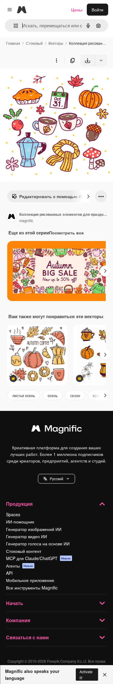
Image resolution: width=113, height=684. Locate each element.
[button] (56, 479)
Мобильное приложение (30, 580)
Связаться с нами (27, 637)
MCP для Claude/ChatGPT (38, 558)
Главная (13, 43)
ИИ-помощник (20, 522)
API (9, 573)
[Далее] (88, 196)
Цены (77, 10)
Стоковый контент (23, 551)
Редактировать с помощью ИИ (52, 196)
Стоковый (34, 43)
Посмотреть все (66, 233)
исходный (40, 80)
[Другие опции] (56, 60)
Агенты (19, 566)
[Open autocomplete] (13, 25)
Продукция (19, 503)
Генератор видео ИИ (26, 536)
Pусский (56, 478)
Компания (18, 620)
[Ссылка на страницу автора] (11, 217)
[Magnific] (56, 429)
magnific (26, 220)
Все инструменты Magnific (32, 588)
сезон (75, 395)
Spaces (13, 514)
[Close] (105, 674)
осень (53, 395)
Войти (97, 10)
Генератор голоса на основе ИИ (38, 544)
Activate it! (86, 674)
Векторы (56, 43)
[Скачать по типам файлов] (101, 60)
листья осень (23, 395)
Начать (14, 603)
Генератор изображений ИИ (33, 529)
